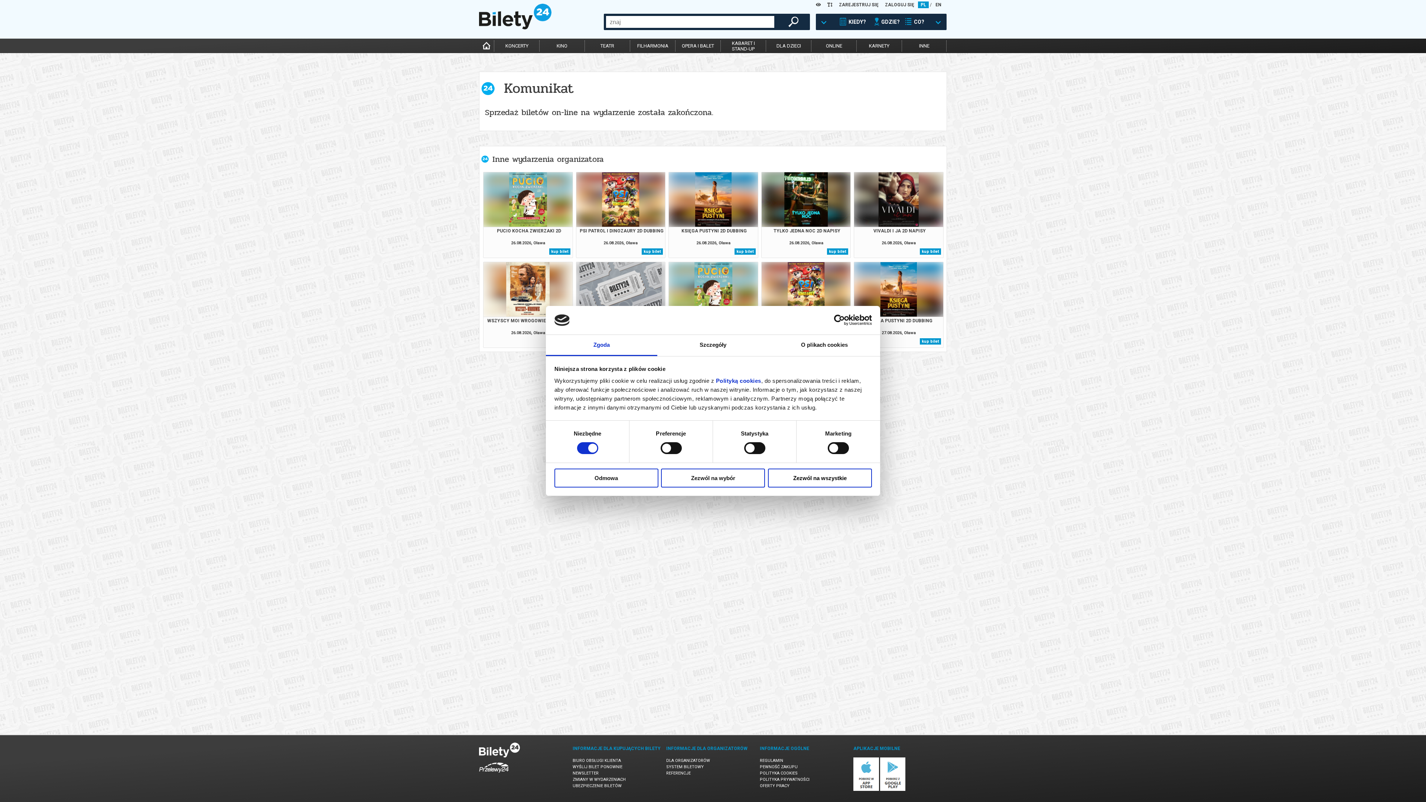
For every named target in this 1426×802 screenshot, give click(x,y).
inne (924, 46)
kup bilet (560, 251)
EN (938, 4)
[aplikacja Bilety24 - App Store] (866, 789)
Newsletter (586, 773)
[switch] (671, 448)
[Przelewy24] (494, 774)
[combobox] (690, 22)
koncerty (516, 46)
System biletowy (685, 766)
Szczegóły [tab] (713, 345)
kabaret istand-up (743, 46)
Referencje (678, 773)
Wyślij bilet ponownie (597, 766)
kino (562, 46)
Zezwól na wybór (713, 478)
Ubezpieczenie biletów (597, 785)
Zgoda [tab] (601, 345)
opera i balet (698, 46)
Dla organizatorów (688, 760)
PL (923, 4)
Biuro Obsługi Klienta (597, 760)
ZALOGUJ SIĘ (899, 4)
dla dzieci (789, 46)
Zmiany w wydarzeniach (599, 779)
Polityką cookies (738, 381)
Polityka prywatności (785, 779)
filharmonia (652, 46)
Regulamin (771, 760)
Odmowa (606, 478)
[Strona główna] (515, 27)
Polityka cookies (779, 773)
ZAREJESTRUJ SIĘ (859, 4)
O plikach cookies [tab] (824, 345)
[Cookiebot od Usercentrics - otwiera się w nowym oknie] (839, 320)
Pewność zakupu (779, 766)
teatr (607, 46)
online (834, 46)
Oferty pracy (774, 785)
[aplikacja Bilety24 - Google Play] (893, 789)
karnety (879, 46)
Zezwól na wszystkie (820, 478)
